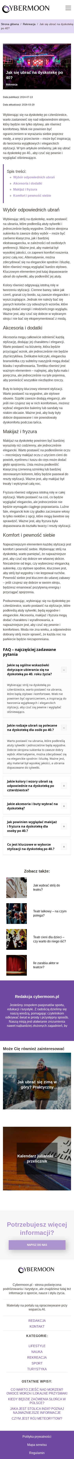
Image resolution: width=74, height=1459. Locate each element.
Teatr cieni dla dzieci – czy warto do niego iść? (49, 939)
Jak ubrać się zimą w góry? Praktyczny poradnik (37, 1085)
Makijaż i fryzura (25, 189)
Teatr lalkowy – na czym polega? (50, 913)
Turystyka (37, 1369)
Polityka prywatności (36, 1436)
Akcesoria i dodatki (27, 183)
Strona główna (10, 24)
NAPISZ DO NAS (37, 1244)
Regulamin (37, 1453)
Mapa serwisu (37, 1444)
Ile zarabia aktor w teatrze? (46, 965)
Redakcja (37, 1320)
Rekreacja (29, 24)
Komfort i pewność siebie (32, 195)
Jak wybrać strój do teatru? (46, 887)
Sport (37, 1363)
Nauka (37, 1351)
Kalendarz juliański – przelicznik (37, 1158)
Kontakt (37, 1326)
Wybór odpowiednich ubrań (34, 177)
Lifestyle (37, 1346)
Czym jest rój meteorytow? (37, 1418)
